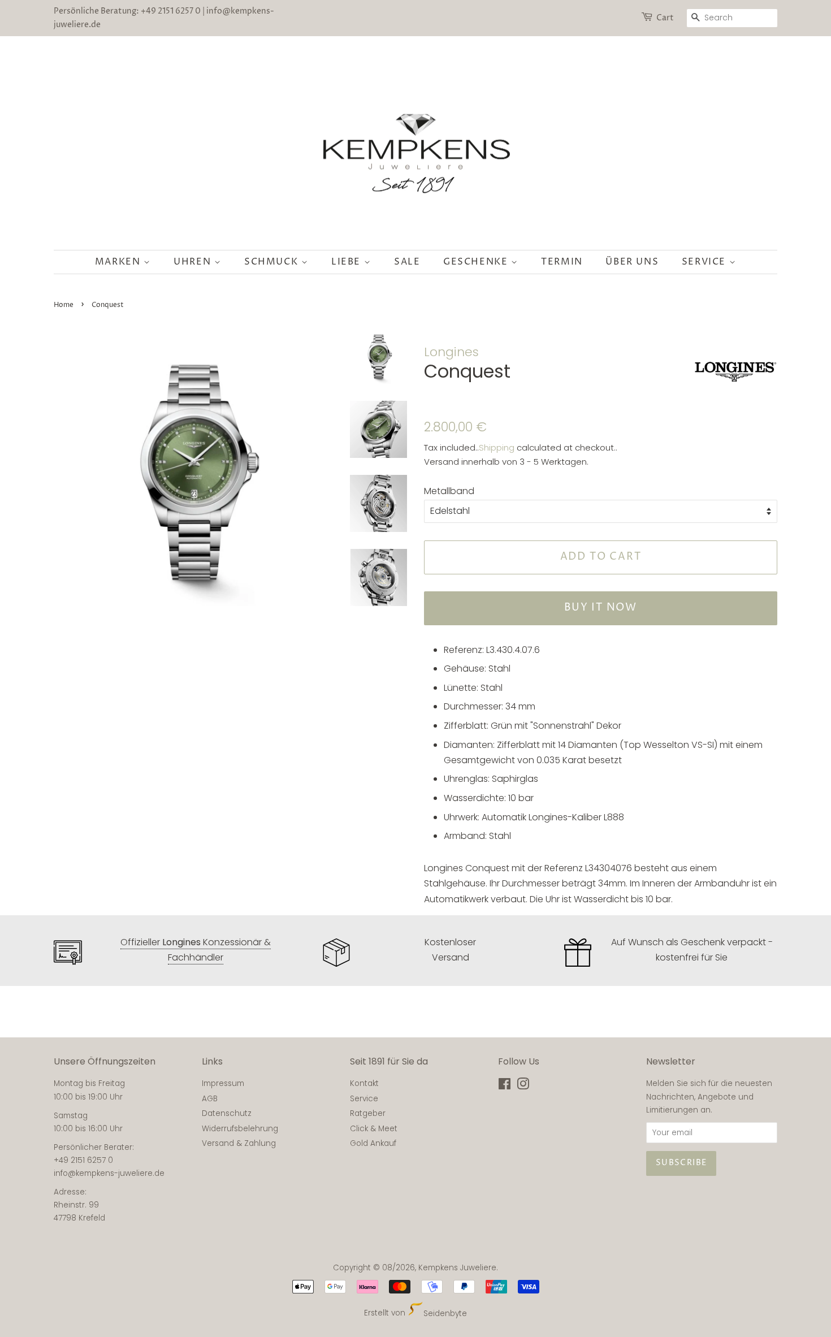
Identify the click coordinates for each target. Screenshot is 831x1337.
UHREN (194, 262)
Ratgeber (368, 1113)
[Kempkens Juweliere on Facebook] (504, 1086)
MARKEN (119, 262)
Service (705, 262)
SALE (407, 262)
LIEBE (347, 262)
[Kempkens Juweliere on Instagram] (523, 1086)
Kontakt (364, 1083)
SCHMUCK (272, 262)
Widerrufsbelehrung (240, 1128)
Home (63, 305)
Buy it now (600, 607)
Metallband (449, 490)
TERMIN (562, 262)
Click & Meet (373, 1128)
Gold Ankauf (373, 1143)
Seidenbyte (444, 1313)
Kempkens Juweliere (457, 1267)
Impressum (223, 1083)
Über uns (632, 262)
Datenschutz (227, 1113)
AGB (210, 1098)
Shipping (496, 447)
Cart (665, 17)
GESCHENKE (477, 262)
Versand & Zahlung (239, 1143)
